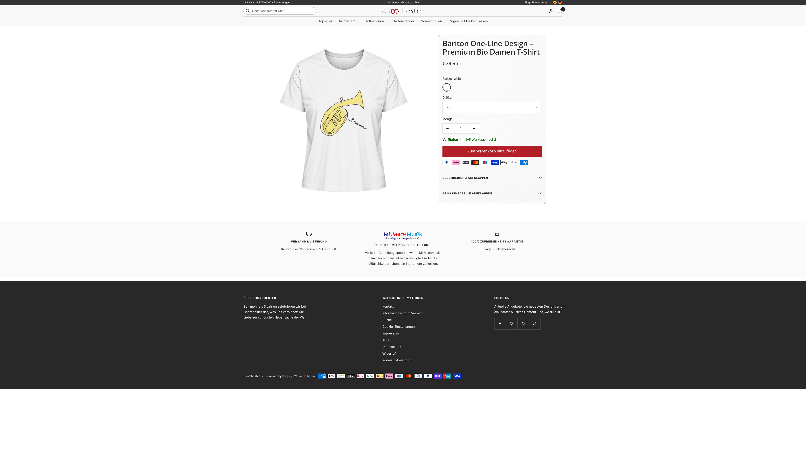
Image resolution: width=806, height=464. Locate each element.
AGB (385, 340)
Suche (387, 320)
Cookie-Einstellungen (398, 327)
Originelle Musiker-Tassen (468, 21)
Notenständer (404, 21)
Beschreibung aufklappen (465, 178)
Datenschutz (391, 347)
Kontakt (388, 306)
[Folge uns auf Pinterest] (523, 323)
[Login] (551, 11)
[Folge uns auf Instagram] (511, 323)
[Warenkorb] (560, 11)
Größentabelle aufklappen (467, 193)
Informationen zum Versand (402, 313)
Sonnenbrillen (431, 21)
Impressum (390, 333)
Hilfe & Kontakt (541, 2)
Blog (527, 2)
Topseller (325, 21)
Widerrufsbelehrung (397, 360)
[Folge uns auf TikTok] (534, 323)
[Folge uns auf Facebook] (500, 323)
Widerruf (389, 353)
